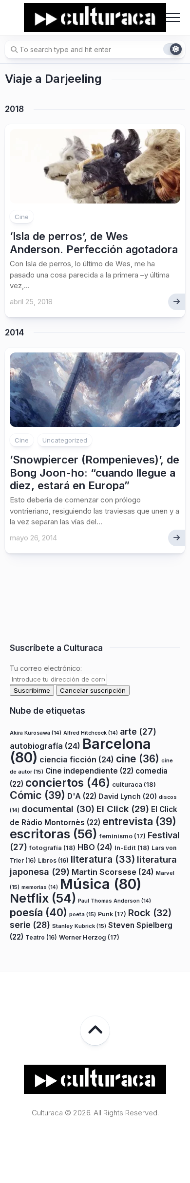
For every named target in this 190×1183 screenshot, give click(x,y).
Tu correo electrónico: (46, 668)
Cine (22, 217)
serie (30, 925)
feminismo (122, 836)
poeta (82, 914)
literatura (103, 859)
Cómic (37, 795)
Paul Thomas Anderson (114, 901)
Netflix (43, 898)
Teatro (41, 937)
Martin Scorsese (113, 872)
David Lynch (127, 796)
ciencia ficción (76, 759)
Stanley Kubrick (79, 926)
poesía (38, 912)
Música (100, 883)
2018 (14, 109)
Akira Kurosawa (35, 733)
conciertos (67, 783)
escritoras (53, 833)
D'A (81, 796)
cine (137, 759)
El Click (122, 808)
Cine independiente (89, 771)
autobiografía (45, 746)
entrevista (139, 821)
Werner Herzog (89, 937)
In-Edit (132, 847)
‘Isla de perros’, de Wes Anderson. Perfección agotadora (94, 242)
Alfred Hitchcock (90, 733)
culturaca (134, 784)
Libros (53, 860)
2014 (14, 332)
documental (58, 808)
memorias (39, 887)
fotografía (52, 847)
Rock (149, 913)
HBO (95, 847)
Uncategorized (64, 440)
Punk (112, 914)
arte (138, 731)
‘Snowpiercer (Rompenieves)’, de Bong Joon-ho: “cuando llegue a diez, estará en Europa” (94, 472)
